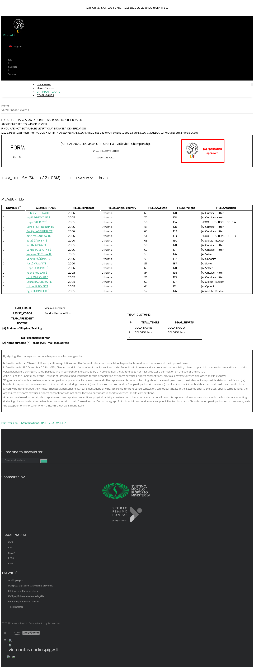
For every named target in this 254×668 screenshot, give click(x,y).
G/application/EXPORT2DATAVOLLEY (44, 423)
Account (12, 74)
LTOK (11, 558)
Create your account (23, 86)
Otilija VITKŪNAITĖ (38, 213)
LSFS (10, 563)
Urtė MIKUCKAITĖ (37, 277)
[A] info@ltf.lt (10, 35)
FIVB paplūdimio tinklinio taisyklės (26, 596)
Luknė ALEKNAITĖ (37, 286)
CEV (10, 547)
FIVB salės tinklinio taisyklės (23, 591)
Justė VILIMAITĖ (36, 263)
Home (5, 105)
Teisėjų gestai (15, 606)
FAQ (10, 59)
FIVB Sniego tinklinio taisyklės (24, 601)
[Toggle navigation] (252, 84)
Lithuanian (29, 53)
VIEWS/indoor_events (15, 110)
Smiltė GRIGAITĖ (36, 245)
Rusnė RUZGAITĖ (36, 272)
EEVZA (11, 552)
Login (21, 80)
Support (12, 66)
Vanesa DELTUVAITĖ (39, 254)
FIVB (10, 542)
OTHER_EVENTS (45, 95)
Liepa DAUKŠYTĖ (36, 222)
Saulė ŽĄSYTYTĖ (36, 240)
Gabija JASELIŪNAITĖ (39, 231)
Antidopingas (15, 580)
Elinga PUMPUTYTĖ (38, 250)
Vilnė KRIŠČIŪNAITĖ (38, 259)
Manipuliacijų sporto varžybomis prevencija (30, 585)
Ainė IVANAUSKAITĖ (38, 236)
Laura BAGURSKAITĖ (39, 282)
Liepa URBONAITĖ (37, 268)
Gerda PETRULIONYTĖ (40, 227)
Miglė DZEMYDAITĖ (38, 217)
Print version (9, 423)
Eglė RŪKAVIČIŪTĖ (37, 291)
